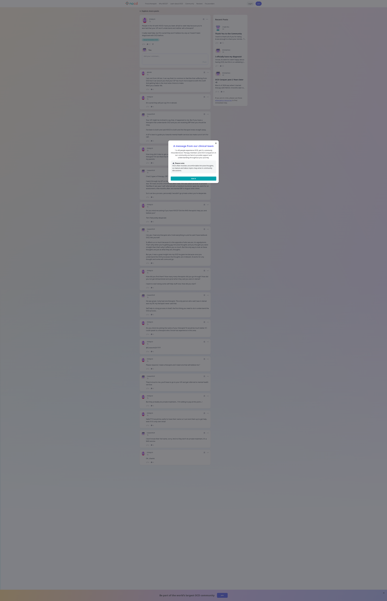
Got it (193, 178)
